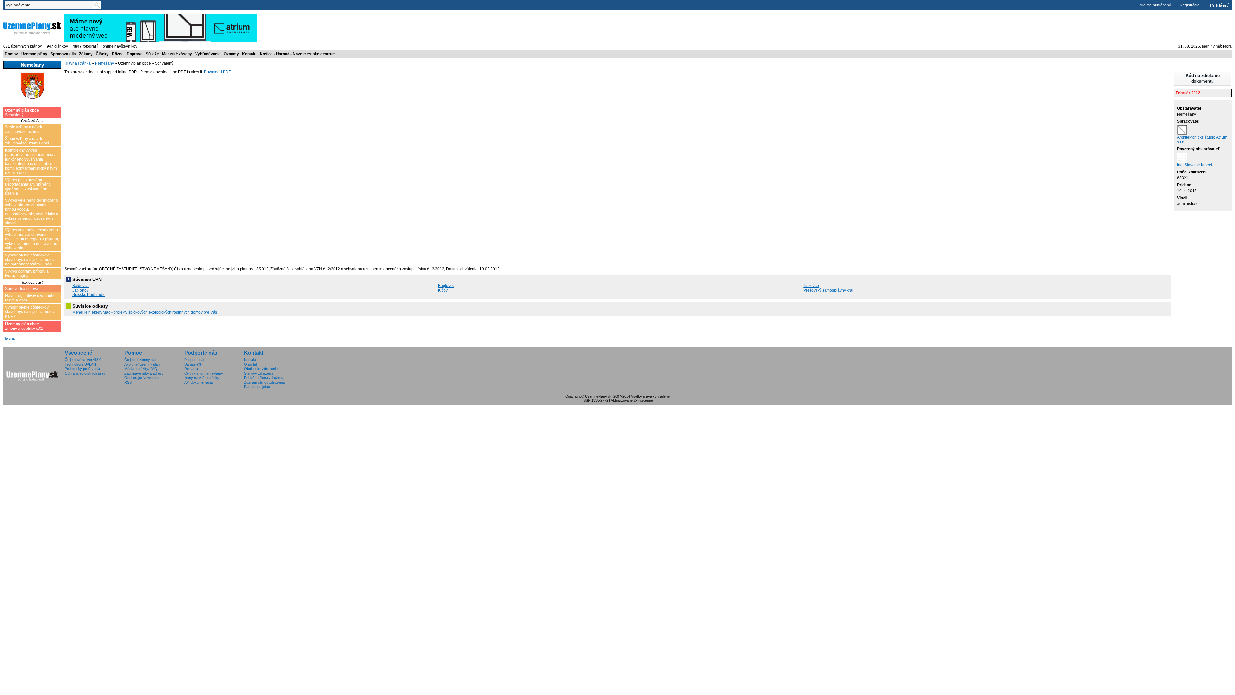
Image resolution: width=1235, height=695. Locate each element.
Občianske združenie (261, 369)
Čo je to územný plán (140, 360)
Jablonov (80, 290)
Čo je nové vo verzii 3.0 (83, 360)
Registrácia (1190, 5)
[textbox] (50, 5)
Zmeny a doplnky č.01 (24, 326)
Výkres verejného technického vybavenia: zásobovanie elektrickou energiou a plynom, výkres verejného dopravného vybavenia (32, 239)
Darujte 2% (193, 364)
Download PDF (217, 72)
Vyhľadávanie (208, 54)
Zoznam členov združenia (264, 382)
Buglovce (446, 285)
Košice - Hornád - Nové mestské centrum (298, 54)
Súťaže (152, 54)
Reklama (191, 369)
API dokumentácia (198, 382)
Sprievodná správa (21, 288)
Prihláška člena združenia (264, 378)
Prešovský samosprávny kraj (828, 290)
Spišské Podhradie (88, 294)
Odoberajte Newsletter (142, 378)
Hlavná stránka (77, 63)
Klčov (443, 290)
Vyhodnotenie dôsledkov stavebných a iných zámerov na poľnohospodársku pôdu (30, 259)
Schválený (22, 112)
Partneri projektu (257, 387)
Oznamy (231, 54)
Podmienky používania (82, 369)
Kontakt (249, 54)
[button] (1202, 79)
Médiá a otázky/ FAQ (140, 369)
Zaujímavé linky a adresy (144, 373)
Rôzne (118, 54)
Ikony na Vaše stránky (201, 378)
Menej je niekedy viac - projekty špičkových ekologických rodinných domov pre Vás (144, 312)
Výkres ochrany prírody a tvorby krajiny (27, 273)
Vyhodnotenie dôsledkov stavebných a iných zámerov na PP (30, 312)
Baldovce (80, 285)
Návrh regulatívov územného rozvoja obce (30, 297)
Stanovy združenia (258, 373)
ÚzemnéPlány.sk (18, 16)
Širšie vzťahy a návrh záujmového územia (23, 129)
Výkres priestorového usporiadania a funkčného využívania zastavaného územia (28, 187)
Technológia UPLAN (80, 364)
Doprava (134, 54)
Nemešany (104, 63)
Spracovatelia (63, 54)
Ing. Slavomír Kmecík (1195, 165)
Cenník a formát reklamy (203, 373)
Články (102, 54)
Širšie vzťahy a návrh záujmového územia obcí (27, 140)
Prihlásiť (1219, 5)
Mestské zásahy (177, 54)
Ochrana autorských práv (85, 373)
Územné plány (34, 54)
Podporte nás (194, 360)
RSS (128, 382)
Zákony (86, 54)
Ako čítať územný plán (142, 364)
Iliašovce (811, 285)
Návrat (9, 338)
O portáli (250, 364)
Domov (11, 54)
